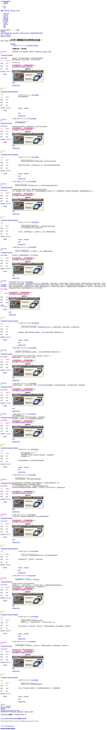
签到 (4, 27)
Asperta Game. (10, 726)
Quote (11, 710)
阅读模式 (36, 45)
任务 (4, 25)
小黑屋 (10, 718)
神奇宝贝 (5, 24)
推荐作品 (5, 18)
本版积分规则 (4, 714)
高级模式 (3, 709)
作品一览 (5, 16)
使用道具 (14, 85)
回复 (13, 82)
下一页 (9, 34)
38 (6, 97)
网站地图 (24, 718)
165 (7, 60)
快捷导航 (3, 31)
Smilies (17, 710)
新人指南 (5, 21)
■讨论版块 (15, 33)
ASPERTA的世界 (5, 33)
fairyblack (3, 88)
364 (7, 105)
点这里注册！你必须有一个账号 (11, 10)
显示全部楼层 (29, 45)
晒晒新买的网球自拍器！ (37, 33)
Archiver (3, 718)
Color (3, 710)
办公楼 (5, 22)
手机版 (6, 718)
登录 (17, 51)
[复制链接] (13, 44)
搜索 (2, 30)
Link (9, 710)
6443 (7, 68)
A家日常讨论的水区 (24, 33)
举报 (18, 85)
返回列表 (3, 36)
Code (14, 710)
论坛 (4, 7)
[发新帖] (8, 36)
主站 (4, 6)
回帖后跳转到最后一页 (20, 714)
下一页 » (3, 704)
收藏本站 (5, 3)
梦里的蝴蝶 (3, 51)
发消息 (5, 74)
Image (6, 710)
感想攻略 (5, 19)
